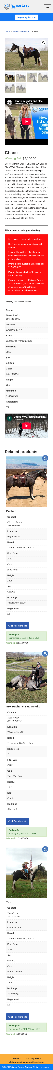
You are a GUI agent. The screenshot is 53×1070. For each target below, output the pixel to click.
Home (7, 31)
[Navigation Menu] (47, 6)
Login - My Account (26, 17)
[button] (43, 42)
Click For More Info (17, 626)
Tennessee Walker (21, 31)
